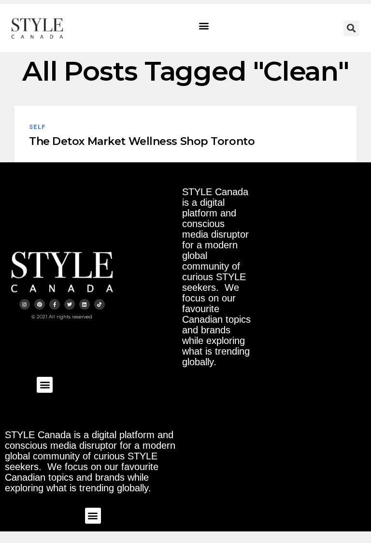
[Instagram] (24, 304)
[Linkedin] (84, 304)
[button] (204, 26)
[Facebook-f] (54, 304)
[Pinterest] (39, 304)
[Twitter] (69, 304)
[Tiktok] (99, 304)
